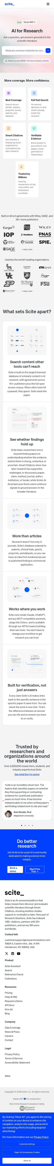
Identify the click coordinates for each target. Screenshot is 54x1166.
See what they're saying (27, 774)
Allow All (27, 1160)
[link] (6, 953)
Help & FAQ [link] (11, 997)
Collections (11, 978)
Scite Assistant (13, 966)
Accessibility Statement (17, 1062)
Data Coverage (13, 1027)
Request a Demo (13, 1001)
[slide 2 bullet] (25, 825)
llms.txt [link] (9, 1009)
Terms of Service (14, 1058)
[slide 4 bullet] (32, 825)
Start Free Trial (35, 870)
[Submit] (48, 50)
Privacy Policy (12, 1054)
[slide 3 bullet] (29, 825)
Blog (7, 1013)
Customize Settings (27, 1144)
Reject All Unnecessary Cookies (27, 1152)
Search (8, 970)
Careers (9, 1036)
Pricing (8, 992)
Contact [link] (9, 1040)
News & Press (12, 1031)
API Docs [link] (9, 1005)
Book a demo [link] (13, 869)
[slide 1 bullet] (21, 825)
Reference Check (14, 974)
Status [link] (7, 1076)
